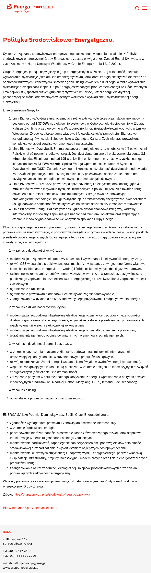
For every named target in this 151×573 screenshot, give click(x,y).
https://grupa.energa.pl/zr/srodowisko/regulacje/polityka (52, 494)
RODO (7, 531)
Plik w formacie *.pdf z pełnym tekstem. (30, 508)
